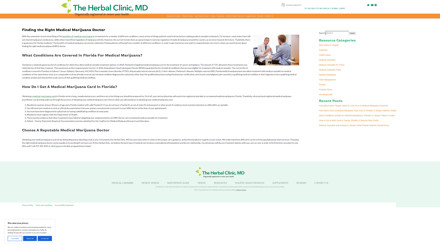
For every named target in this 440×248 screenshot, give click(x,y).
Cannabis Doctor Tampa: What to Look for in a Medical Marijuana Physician (353, 105)
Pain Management (327, 80)
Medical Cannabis (174, 16)
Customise (15, 238)
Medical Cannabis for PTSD (331, 65)
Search (322, 33)
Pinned (322, 84)
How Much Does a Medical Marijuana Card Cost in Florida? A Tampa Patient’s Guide (357, 110)
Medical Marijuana (327, 75)
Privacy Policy (27, 205)
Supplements (251, 16)
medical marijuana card (44, 96)
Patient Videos (187, 16)
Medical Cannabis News (330, 70)
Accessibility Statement (64, 205)
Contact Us (269, 16)
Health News (325, 55)
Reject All (30, 238)
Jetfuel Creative (241, 190)
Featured (323, 50)
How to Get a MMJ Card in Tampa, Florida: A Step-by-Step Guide (348, 120)
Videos (212, 16)
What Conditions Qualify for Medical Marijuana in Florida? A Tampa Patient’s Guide (357, 115)
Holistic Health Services (235, 16)
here (57, 146)
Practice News (325, 89)
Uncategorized (325, 94)
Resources (221, 16)
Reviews (260, 16)
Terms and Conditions (44, 205)
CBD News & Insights (329, 45)
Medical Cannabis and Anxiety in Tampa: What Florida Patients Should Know (354, 125)
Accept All (45, 238)
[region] (30, 231)
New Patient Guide (202, 16)
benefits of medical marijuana (77, 36)
